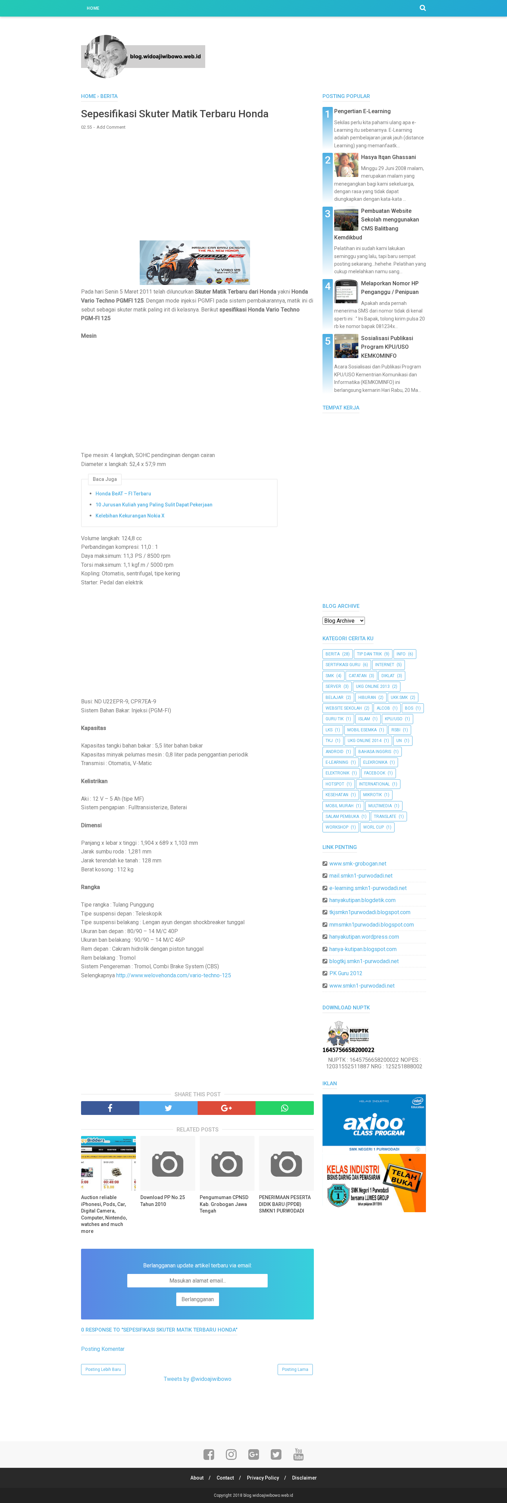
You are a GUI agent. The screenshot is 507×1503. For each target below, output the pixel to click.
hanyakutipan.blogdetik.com (362, 900)
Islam (364, 718)
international (374, 784)
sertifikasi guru (343, 664)
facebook (374, 773)
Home (93, 8)
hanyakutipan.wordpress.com (364, 936)
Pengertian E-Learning (362, 111)
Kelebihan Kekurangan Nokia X (130, 515)
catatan (358, 675)
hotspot (335, 784)
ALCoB (383, 708)
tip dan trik (369, 654)
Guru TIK (335, 718)
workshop (337, 827)
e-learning (337, 762)
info (401, 654)
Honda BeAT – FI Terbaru (123, 493)
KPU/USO (393, 718)
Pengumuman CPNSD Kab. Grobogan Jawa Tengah (224, 1204)
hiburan (367, 697)
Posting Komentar (103, 1349)
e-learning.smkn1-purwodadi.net (368, 888)
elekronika (375, 762)
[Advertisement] (197, 185)
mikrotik (372, 794)
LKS (329, 730)
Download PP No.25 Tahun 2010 (162, 1201)
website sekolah (344, 708)
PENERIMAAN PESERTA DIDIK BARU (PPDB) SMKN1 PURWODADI (285, 1204)
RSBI (395, 730)
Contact (225, 1478)
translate (385, 816)
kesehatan (337, 794)
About (196, 1478)
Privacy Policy (263, 1478)
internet (384, 664)
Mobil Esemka (362, 730)
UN (399, 740)
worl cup (373, 827)
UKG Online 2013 (373, 686)
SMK (330, 675)
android (335, 751)
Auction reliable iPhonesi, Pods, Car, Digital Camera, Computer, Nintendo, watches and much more (104, 1214)
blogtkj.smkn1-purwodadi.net (364, 961)
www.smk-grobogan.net (357, 863)
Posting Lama (295, 1369)
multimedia (380, 805)
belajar (335, 697)
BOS (409, 708)
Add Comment (111, 127)
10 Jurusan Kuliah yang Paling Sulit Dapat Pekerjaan (154, 504)
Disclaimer (304, 1478)
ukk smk (399, 697)
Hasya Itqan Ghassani (388, 157)
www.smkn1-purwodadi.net (362, 985)
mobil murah (340, 805)
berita (333, 654)
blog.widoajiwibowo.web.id (268, 1495)
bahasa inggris (374, 751)
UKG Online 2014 (364, 740)
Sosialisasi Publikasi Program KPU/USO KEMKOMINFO (387, 347)
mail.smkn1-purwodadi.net (360, 875)
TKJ (329, 740)
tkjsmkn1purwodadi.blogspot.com (369, 912)
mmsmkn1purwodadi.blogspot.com (371, 924)
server (333, 686)
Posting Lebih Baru (103, 1369)
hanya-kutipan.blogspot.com (363, 949)
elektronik (337, 773)
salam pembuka (342, 816)
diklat (388, 675)
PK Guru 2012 (345, 973)
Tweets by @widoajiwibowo (197, 1379)
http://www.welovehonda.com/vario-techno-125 (173, 975)
